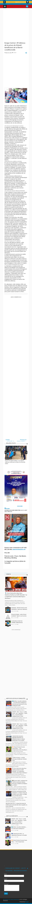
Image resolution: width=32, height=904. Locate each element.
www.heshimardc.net (19, 549)
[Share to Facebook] (6, 590)
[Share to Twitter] (8, 590)
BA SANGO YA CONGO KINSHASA (11, 899)
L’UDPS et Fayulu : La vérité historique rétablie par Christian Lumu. (19, 759)
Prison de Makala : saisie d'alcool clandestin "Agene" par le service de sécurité (19, 616)
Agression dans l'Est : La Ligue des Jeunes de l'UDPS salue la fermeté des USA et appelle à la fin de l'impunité (16, 805)
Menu (4, 2)
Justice (14, 52)
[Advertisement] (16, 25)
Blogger (27, 901)
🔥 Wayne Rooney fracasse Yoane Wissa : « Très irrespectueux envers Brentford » (19, 748)
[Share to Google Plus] (10, 590)
